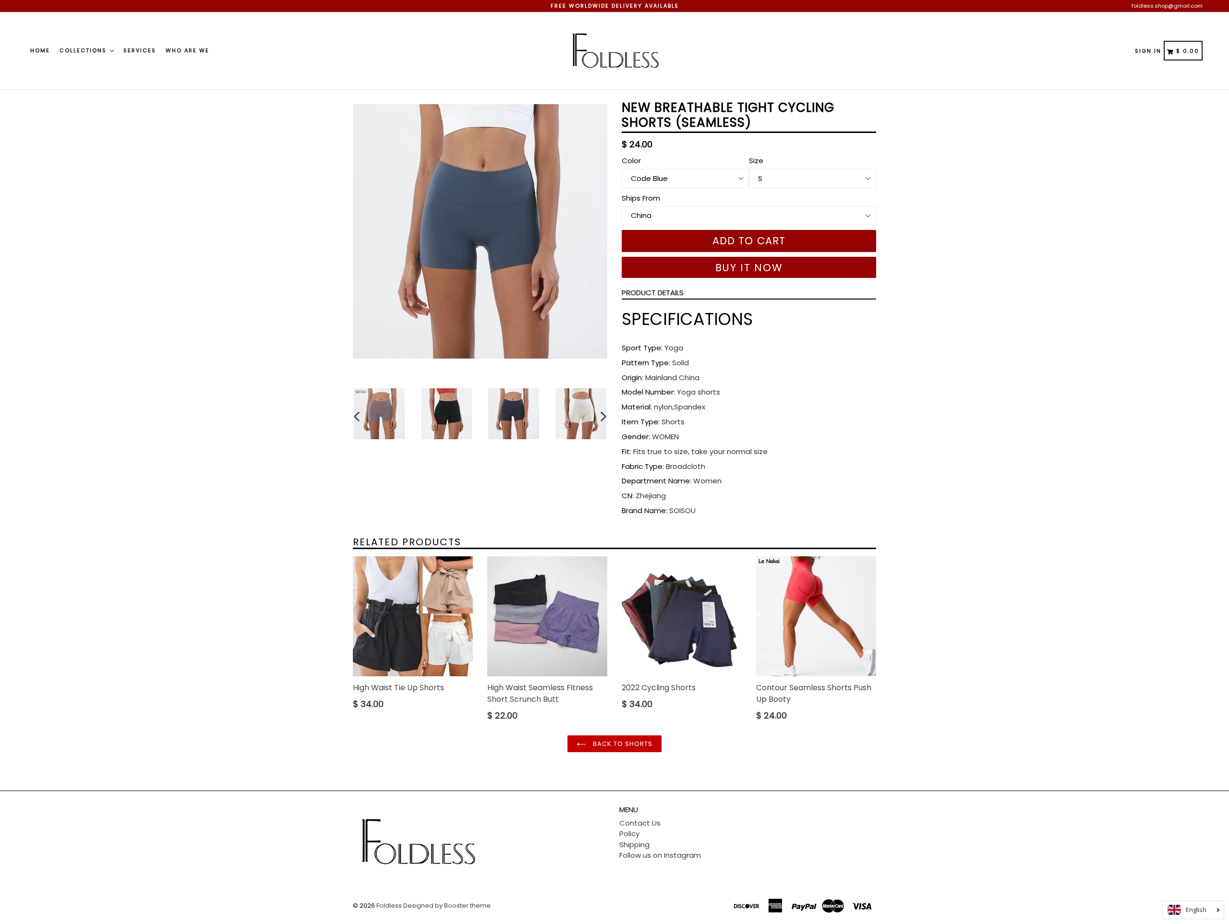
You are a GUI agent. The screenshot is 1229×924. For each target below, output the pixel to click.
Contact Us (640, 823)
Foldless (389, 905)
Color (631, 161)
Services (139, 50)
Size (756, 161)
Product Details (653, 293)
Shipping (634, 845)
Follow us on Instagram (660, 855)
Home (40, 50)
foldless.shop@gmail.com (1167, 6)
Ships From (641, 198)
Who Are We (187, 50)
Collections (84, 50)
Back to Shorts (622, 743)
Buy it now (749, 268)
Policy (629, 833)
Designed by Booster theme (447, 905)
